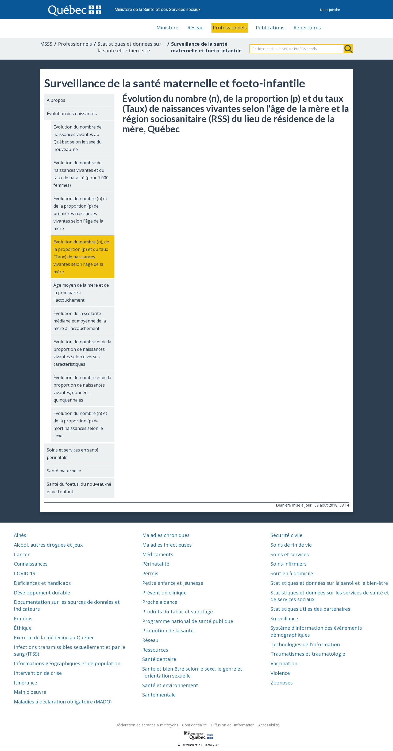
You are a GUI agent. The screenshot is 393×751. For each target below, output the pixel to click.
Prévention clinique (164, 592)
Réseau (195, 27)
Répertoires (307, 27)
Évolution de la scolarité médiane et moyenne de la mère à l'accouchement (79, 320)
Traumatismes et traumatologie (308, 654)
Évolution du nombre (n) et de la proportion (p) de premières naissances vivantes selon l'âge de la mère (80, 213)
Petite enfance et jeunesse (172, 583)
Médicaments (157, 554)
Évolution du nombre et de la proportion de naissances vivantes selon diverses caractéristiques (82, 353)
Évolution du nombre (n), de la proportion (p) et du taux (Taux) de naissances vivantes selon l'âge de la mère (81, 257)
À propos (56, 100)
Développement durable (42, 592)
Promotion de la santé (168, 630)
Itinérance (25, 682)
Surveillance (284, 618)
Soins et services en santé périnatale (72, 453)
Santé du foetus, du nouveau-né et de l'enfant (79, 488)
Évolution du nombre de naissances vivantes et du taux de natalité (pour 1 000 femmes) (81, 174)
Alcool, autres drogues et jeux (48, 545)
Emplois (23, 618)
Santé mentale (159, 694)
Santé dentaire (159, 659)
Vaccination (284, 663)
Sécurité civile (286, 535)
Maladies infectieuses (167, 545)
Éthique (23, 628)
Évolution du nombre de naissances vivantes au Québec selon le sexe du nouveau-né (77, 138)
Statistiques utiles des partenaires (310, 609)
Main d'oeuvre (30, 692)
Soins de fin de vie (291, 545)
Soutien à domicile (292, 573)
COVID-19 (24, 573)
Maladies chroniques (166, 535)
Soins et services (290, 554)
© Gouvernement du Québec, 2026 (198, 745)
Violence (280, 673)
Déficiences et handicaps (42, 583)
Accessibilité (268, 724)
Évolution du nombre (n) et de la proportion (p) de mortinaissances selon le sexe (80, 424)
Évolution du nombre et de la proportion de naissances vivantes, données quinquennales (82, 389)
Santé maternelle (64, 471)
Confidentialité (194, 724)
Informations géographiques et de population (67, 663)
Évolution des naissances (72, 113)
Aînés (20, 535)
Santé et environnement (170, 685)
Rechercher (348, 48)
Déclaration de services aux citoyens (146, 724)
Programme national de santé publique (187, 621)
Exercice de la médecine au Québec (54, 637)
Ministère (167, 27)
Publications (270, 27)
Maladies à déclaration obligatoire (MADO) (62, 701)
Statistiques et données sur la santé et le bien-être (129, 47)
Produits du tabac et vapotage (177, 611)
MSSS (46, 44)
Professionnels (230, 27)
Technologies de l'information (305, 644)
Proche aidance (159, 602)
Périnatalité (155, 564)
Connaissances (31, 564)
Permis (150, 573)
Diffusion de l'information (233, 724)
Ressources (155, 650)
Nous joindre (330, 10)
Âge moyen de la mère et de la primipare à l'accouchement (81, 292)
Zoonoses (282, 682)
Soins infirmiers (289, 564)
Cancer (22, 554)
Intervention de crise (38, 673)
